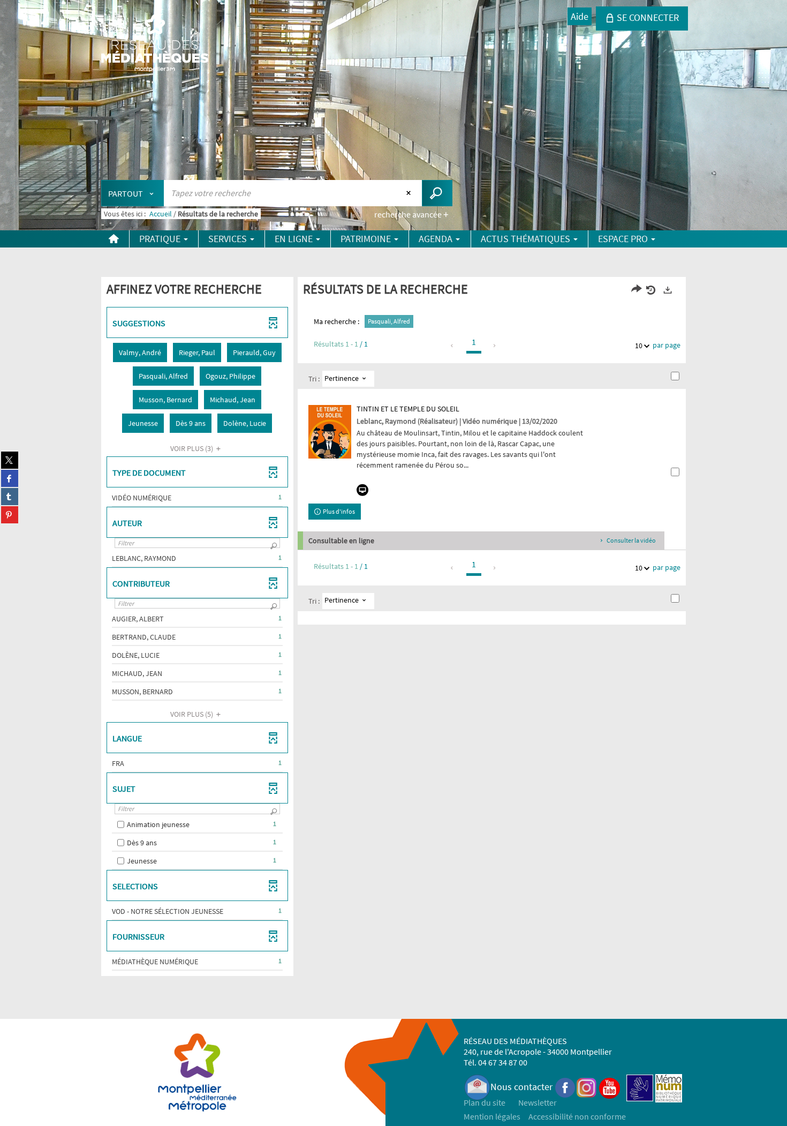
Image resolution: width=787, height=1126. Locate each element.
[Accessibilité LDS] (639, 1086)
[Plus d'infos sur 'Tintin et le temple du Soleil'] (329, 432)
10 (638, 345)
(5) (192, 714)
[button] (140, 352)
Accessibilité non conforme (577, 1116)
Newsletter (537, 1102)
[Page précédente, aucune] (453, 345)
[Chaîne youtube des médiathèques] (609, 1086)
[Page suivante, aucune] (495, 345)
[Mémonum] (668, 1086)
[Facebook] (565, 1086)
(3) (192, 448)
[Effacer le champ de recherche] (409, 193)
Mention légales (492, 1116)
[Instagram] (586, 1086)
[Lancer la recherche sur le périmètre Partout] (437, 193)
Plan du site (484, 1102)
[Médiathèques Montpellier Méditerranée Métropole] (154, 43)
